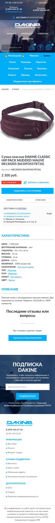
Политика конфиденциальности (23, 497)
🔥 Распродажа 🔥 (15, 56)
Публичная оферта (16, 472)
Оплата (11, 448)
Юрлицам (27, 34)
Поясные (12, 270)
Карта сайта (13, 468)
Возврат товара (15, 453)
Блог (10, 488)
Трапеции (26, 62)
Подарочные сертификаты (27, 81)
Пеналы (28, 68)
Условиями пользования (34, 405)
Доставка (12, 444)
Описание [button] (40, 200)
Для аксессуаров (26, 267)
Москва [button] (21, 209)
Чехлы (12, 62)
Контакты (27, 39)
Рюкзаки (34, 56)
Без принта (16, 277)
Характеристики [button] (14, 200)
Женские (12, 274)
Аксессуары (41, 75)
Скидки (11, 492)
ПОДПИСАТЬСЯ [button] (27, 396)
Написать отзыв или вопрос (27, 338)
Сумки (47, 56)
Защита (12, 75)
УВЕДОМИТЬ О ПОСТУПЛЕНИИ (27, 191)
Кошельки (13, 68)
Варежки (42, 68)
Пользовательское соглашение (22, 477)
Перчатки (41, 62)
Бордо (12, 280)
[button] (13, 11)
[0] (48, 47)
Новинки (43, 34)
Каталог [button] (11, 34)
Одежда (25, 75)
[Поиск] (4, 47)
